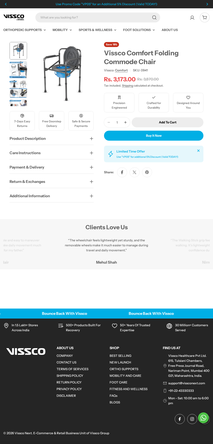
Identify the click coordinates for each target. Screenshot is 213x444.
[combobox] (97, 17)
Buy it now (154, 136)
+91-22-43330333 (181, 391)
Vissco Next (23, 433)
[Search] (154, 17)
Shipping (127, 85)
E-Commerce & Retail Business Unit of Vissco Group (71, 433)
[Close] (198, 151)
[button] (5, 4)
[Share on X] (135, 172)
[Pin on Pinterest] (147, 172)
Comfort (121, 70)
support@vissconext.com (186, 383)
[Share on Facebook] (122, 172)
